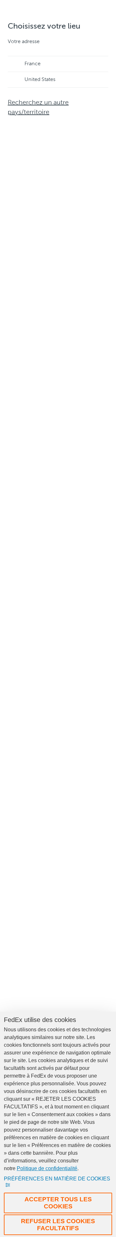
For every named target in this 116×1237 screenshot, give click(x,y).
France (32, 64)
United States (39, 79)
